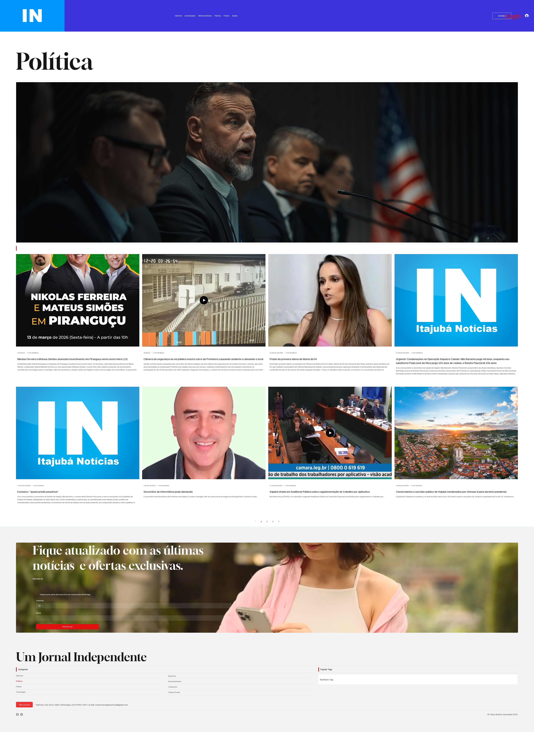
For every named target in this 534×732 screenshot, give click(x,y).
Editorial (19, 675)
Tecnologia (20, 692)
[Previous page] (255, 521)
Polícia (19, 686)
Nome (38, 613)
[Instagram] (21, 714)
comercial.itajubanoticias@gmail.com (111, 704)
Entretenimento (174, 681)
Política (19, 681)
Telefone (40, 600)
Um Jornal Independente (81, 657)
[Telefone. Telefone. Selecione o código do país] (40, 605)
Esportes (172, 676)
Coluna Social (174, 692)
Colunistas (172, 687)
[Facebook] (17, 714)
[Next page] (278, 521)
